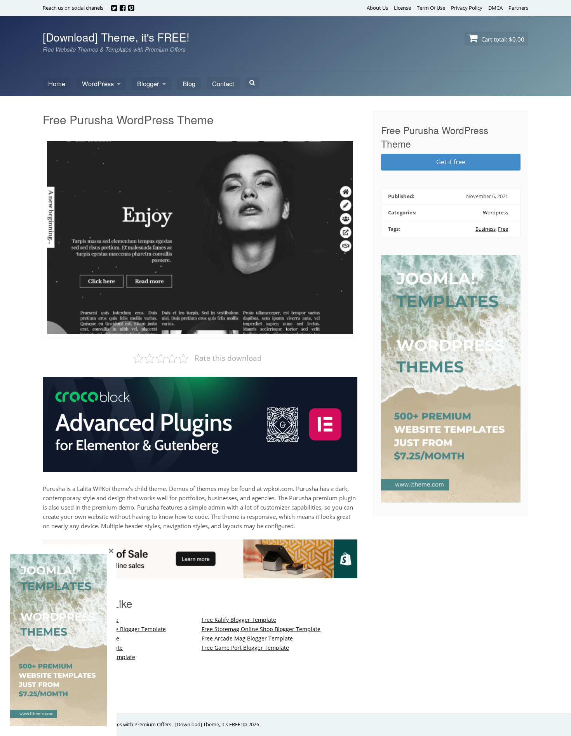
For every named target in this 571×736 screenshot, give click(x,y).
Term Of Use (431, 7)
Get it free (450, 162)
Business (485, 228)
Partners (518, 7)
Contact (223, 83)
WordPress (98, 83)
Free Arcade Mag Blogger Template (247, 638)
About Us (377, 7)
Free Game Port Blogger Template (245, 647)
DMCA (495, 7)
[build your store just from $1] (200, 574)
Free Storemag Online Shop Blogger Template (261, 629)
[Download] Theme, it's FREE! (116, 37)
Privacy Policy (466, 7)
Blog (189, 83)
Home (56, 83)
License (402, 7)
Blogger (148, 83)
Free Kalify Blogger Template (239, 619)
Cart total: (502, 39)
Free (503, 228)
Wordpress (495, 212)
